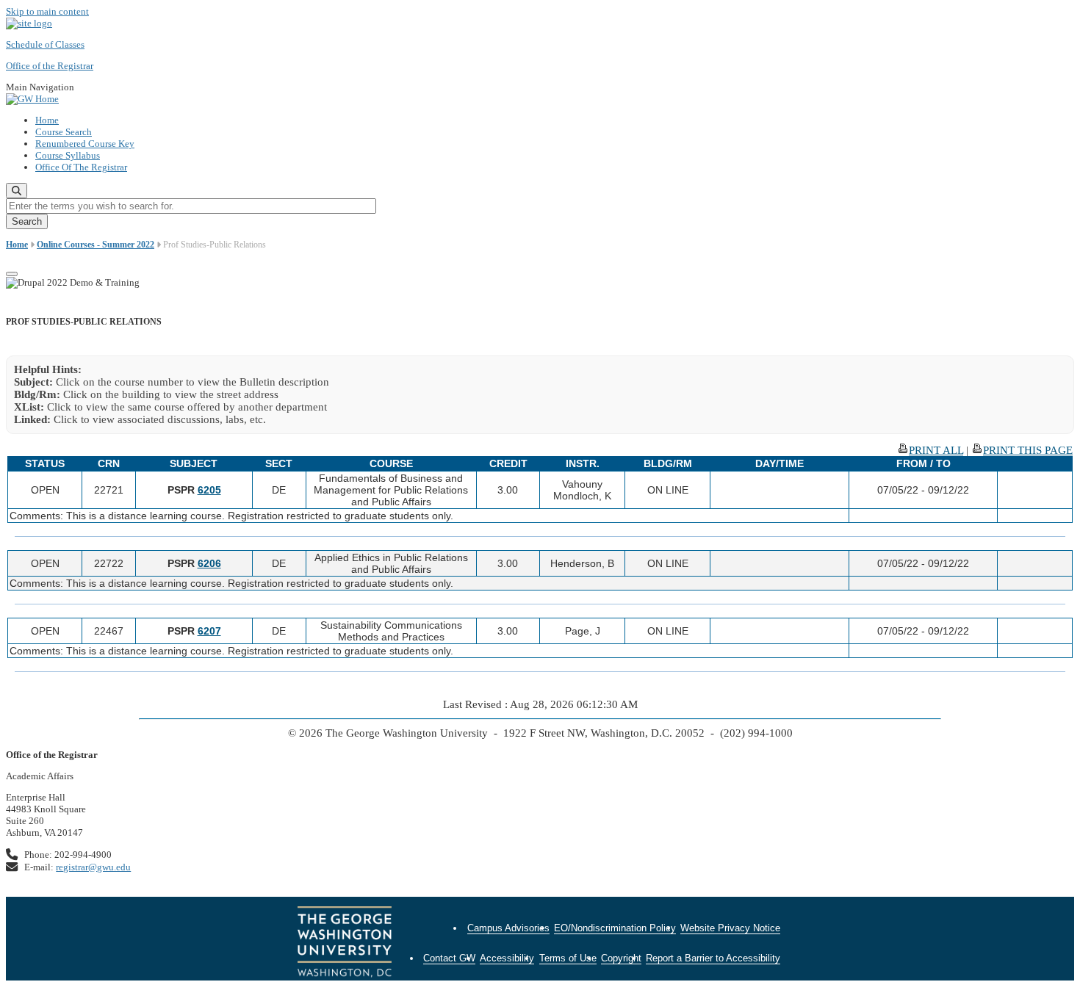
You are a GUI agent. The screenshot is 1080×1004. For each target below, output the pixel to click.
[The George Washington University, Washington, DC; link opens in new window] (345, 943)
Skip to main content (47, 11)
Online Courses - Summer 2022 (95, 244)
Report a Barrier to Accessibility (713, 958)
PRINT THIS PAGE (1028, 450)
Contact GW (449, 958)
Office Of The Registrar (81, 167)
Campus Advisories (508, 927)
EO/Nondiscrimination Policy (615, 927)
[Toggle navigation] (12, 274)
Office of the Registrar (49, 65)
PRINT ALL (936, 450)
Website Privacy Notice (730, 927)
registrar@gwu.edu (93, 867)
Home (47, 120)
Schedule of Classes (45, 44)
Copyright (621, 958)
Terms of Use (568, 958)
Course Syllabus (67, 155)
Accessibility (507, 958)
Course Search (63, 131)
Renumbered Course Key (84, 143)
